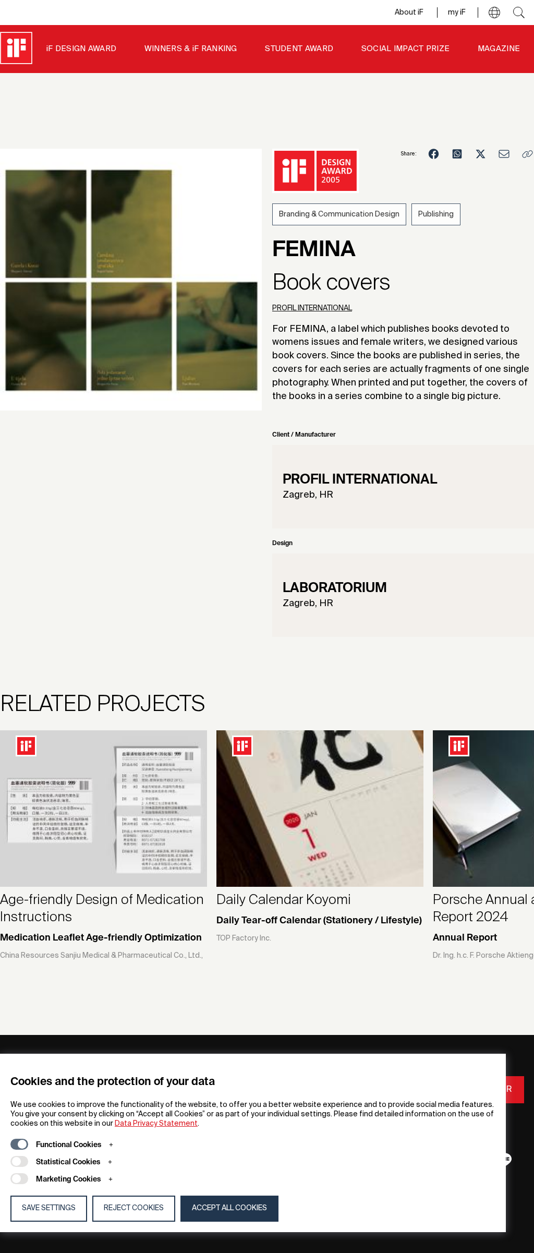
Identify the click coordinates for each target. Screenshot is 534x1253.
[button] (494, 12)
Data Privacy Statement (156, 1123)
